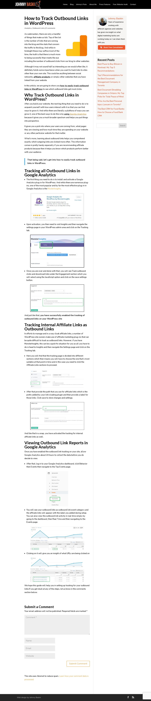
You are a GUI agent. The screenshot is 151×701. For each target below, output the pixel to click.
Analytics (27, 28)
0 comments (50, 28)
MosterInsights (54, 188)
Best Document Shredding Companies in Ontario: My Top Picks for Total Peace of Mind (111, 93)
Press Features (104, 4)
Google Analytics (78, 114)
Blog (71, 4)
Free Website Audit (120, 4)
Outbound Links (38, 28)
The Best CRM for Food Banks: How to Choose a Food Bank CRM (111, 112)
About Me (93, 4)
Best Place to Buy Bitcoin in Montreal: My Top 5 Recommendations (110, 67)
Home (65, 4)
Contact (133, 4)
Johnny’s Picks (81, 4)
